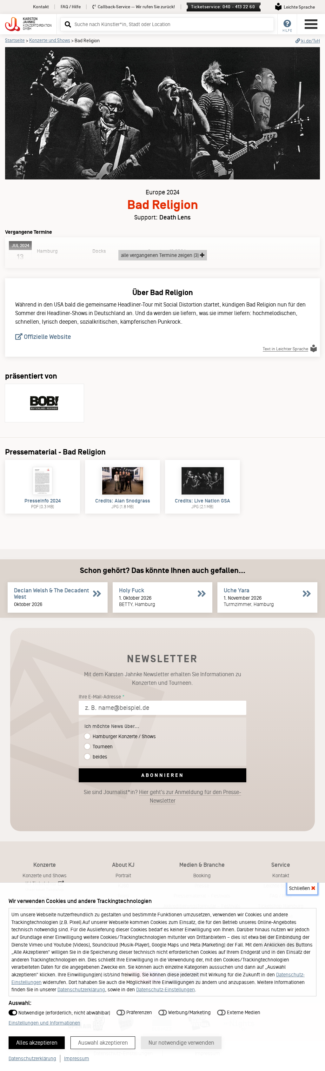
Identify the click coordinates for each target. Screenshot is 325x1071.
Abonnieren (162, 775)
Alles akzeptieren (36, 1043)
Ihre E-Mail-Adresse (100, 696)
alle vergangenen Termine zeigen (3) (160, 255)
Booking (202, 875)
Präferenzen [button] (138, 1012)
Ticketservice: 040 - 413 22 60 (223, 6)
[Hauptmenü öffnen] (311, 24)
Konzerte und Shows (49, 40)
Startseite (15, 40)
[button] (67, 24)
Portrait (123, 875)
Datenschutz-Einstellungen (165, 989)
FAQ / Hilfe (71, 6)
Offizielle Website (47, 336)
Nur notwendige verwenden (181, 1043)
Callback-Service (136, 6)
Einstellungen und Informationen (44, 1023)
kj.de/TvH (310, 41)
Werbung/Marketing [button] (189, 1012)
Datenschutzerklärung (81, 989)
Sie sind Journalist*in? (162, 796)
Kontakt (41, 6)
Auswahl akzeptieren (103, 1043)
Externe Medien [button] (243, 1012)
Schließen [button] (300, 888)
